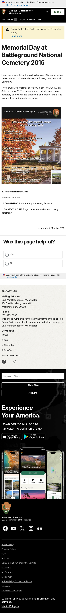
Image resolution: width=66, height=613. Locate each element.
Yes (12, 254)
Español (8, 350)
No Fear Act (7, 572)
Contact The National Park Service (19, 563)
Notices (5, 558)
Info (3, 19)
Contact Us (8, 330)
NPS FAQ (6, 567)
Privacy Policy (9, 549)
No (12, 263)
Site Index (9, 345)
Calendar (31, 19)
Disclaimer (7, 576)
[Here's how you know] (33, 4)
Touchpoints (11, 276)
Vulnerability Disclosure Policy (17, 581)
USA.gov (6, 586)
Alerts (11, 19)
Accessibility (8, 544)
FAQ (6, 340)
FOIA (4, 553)
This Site (33, 385)
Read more (16, 36)
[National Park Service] (3, 12)
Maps (22, 19)
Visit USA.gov (10, 606)
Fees (40, 19)
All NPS (33, 392)
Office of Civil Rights (12, 590)
